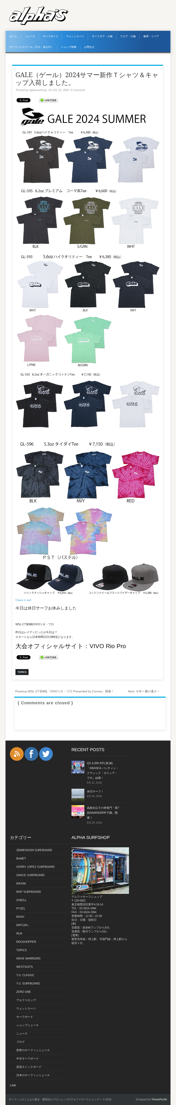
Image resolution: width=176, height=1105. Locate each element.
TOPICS (21, 950)
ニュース (30, 36)
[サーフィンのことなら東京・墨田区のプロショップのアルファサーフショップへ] (39, 24)
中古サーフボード (27, 1058)
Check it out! (23, 600)
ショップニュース (27, 1025)
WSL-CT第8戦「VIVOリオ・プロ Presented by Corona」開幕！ (64, 691)
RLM (19, 933)
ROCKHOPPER (26, 941)
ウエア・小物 (128, 36)
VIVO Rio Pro (108, 646)
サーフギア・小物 (102, 36)
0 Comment (78, 90)
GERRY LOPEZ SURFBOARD (35, 866)
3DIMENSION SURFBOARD (34, 850)
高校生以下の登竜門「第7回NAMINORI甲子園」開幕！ (103, 812)
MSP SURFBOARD (28, 891)
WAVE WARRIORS (28, 958)
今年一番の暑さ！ (144, 691)
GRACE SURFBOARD (30, 875)
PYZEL (20, 908)
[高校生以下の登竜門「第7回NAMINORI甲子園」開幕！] (77, 817)
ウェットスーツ (75, 36)
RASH (20, 916)
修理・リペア (151, 36)
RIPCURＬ (23, 925)
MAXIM (21, 883)
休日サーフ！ (95, 791)
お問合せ (89, 47)
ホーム (13, 36)
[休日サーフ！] (77, 800)
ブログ (20, 1041)
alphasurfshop (38, 90)
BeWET (21, 858)
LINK (13, 1085)
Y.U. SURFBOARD (28, 983)
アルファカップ (26, 1000)
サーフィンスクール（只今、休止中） (31, 47)
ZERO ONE (23, 991)
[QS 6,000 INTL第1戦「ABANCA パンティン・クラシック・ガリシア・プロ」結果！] (77, 772)
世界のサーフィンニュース (33, 1050)
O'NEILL (21, 900)
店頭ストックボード (28, 1066)
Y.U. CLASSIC (25, 975)
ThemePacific (159, 1099)
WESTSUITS (24, 966)
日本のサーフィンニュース (33, 1075)
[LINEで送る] (48, 100)
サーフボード (50, 36)
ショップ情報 (68, 47)
